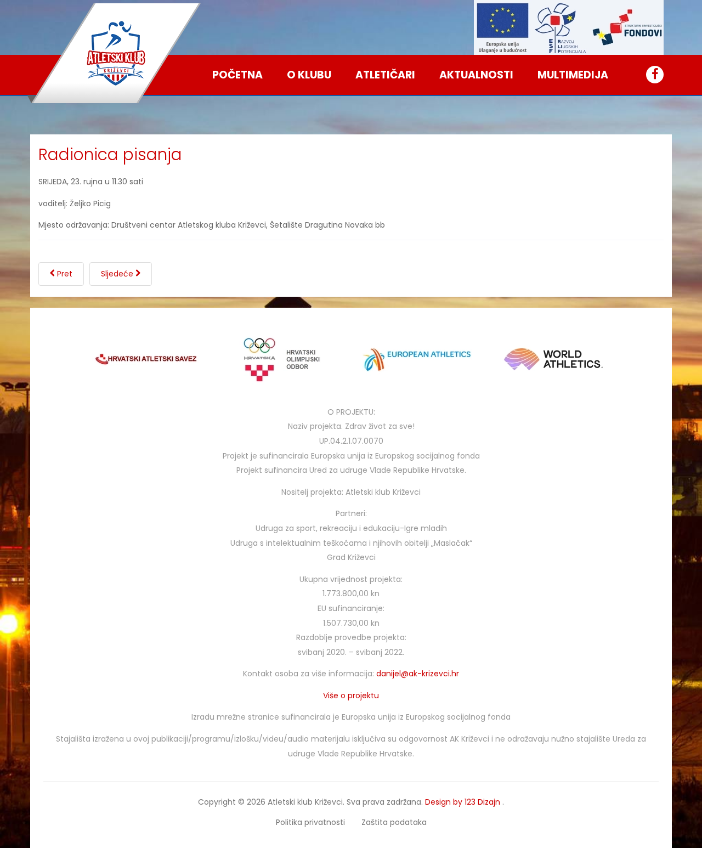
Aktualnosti (476, 74)
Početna (237, 74)
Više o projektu (351, 695)
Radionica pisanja (110, 154)
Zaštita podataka (394, 822)
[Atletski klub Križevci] (116, 53)
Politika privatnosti (310, 822)
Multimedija (572, 74)
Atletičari (385, 74)
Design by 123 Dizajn (463, 801)
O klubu (309, 74)
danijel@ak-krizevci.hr (417, 673)
